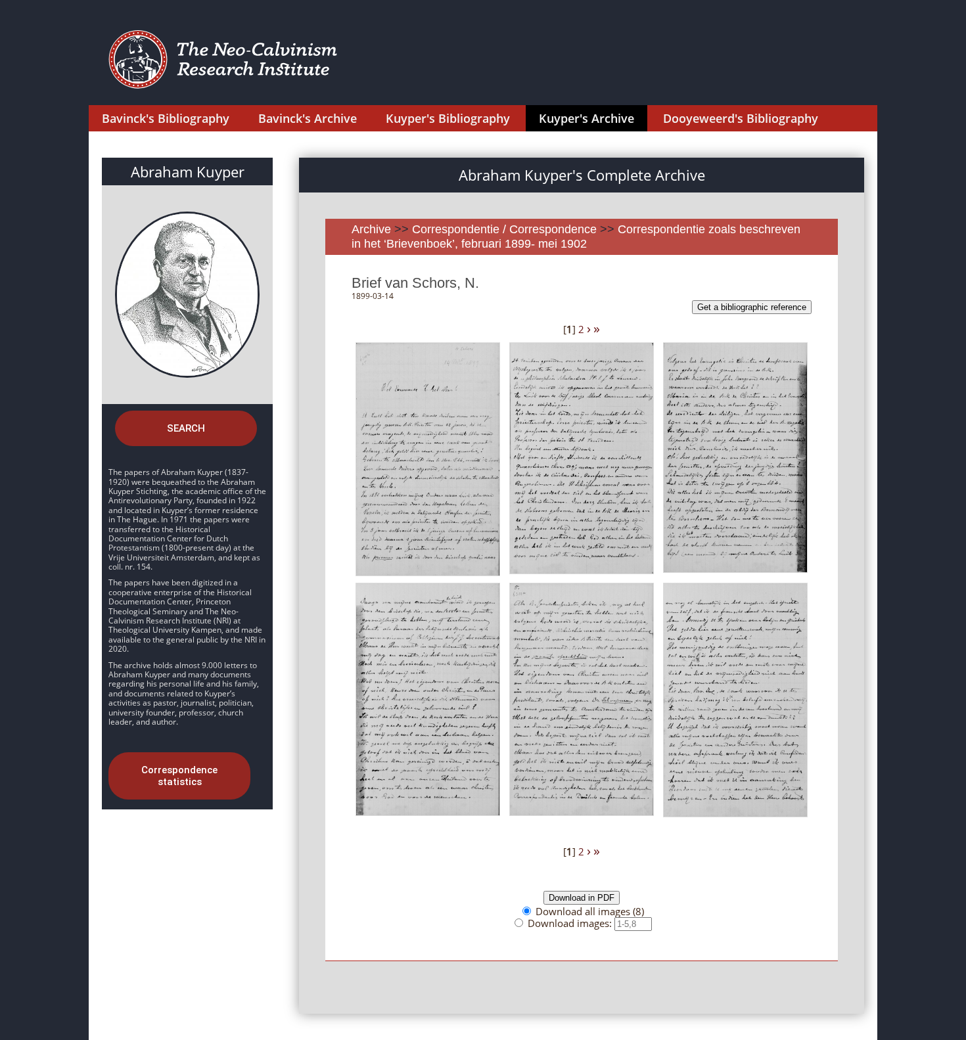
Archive (371, 229)
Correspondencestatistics (179, 776)
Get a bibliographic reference (751, 307)
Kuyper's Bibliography (448, 118)
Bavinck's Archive (307, 118)
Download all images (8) (590, 911)
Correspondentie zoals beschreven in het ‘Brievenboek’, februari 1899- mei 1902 (576, 236)
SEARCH (186, 428)
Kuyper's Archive (586, 118)
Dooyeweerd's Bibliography (740, 118)
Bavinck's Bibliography (165, 118)
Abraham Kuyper (187, 171)
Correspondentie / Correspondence (504, 229)
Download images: (571, 923)
